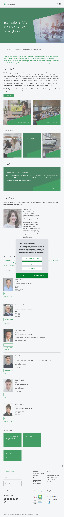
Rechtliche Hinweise (39, 275)
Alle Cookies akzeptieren (32, 258)
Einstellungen (31, 268)
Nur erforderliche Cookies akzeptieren (32, 263)
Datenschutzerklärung (25, 275)
